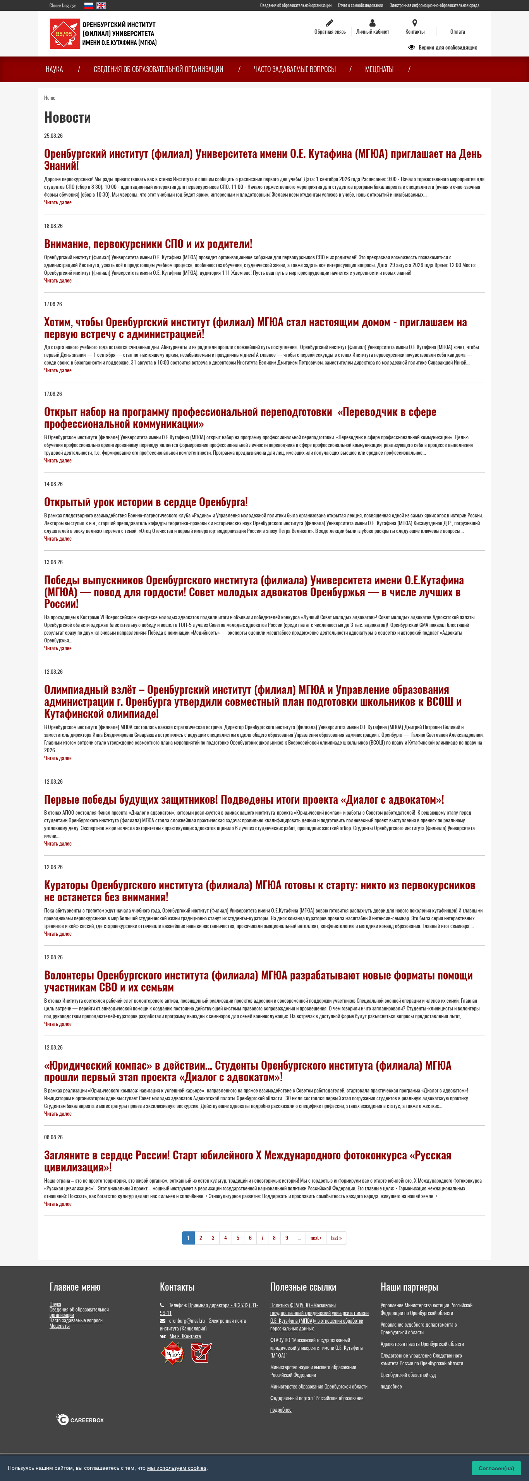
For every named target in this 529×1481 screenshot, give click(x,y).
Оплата (457, 31)
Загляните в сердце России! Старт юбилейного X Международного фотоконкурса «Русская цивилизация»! (248, 1160)
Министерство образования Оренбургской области (319, 1386)
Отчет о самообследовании (360, 5)
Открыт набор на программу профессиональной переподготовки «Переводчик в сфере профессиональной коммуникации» (240, 417)
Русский (88, 5)
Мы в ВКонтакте (185, 1336)
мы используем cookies (176, 1468)
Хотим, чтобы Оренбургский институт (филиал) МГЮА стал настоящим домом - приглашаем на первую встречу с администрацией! (255, 327)
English (101, 5)
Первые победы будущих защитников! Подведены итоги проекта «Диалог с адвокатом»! (244, 799)
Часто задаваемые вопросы (295, 69)
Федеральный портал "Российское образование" (318, 1398)
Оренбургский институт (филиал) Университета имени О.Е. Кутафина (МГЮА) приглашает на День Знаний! (263, 159)
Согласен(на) (496, 1468)
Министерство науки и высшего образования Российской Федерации (313, 1370)
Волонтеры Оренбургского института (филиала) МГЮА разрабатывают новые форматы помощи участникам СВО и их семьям (258, 980)
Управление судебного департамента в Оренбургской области (419, 1328)
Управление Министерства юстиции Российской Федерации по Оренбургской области (426, 1309)
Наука (54, 69)
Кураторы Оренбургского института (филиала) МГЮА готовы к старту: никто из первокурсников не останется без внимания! (260, 890)
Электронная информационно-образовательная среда (434, 5)
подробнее (281, 1409)
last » (336, 1237)
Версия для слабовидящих (448, 47)
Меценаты (379, 69)
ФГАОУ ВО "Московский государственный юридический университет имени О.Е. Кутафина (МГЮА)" (316, 1347)
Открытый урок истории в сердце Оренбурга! (146, 501)
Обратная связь (330, 31)
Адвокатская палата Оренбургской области (422, 1343)
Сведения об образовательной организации (295, 5)
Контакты (415, 31)
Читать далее (58, 202)
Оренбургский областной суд (408, 1374)
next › (316, 1237)
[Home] (103, 33)
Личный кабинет (372, 31)
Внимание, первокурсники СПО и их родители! (148, 243)
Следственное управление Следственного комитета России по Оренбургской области (422, 1359)
